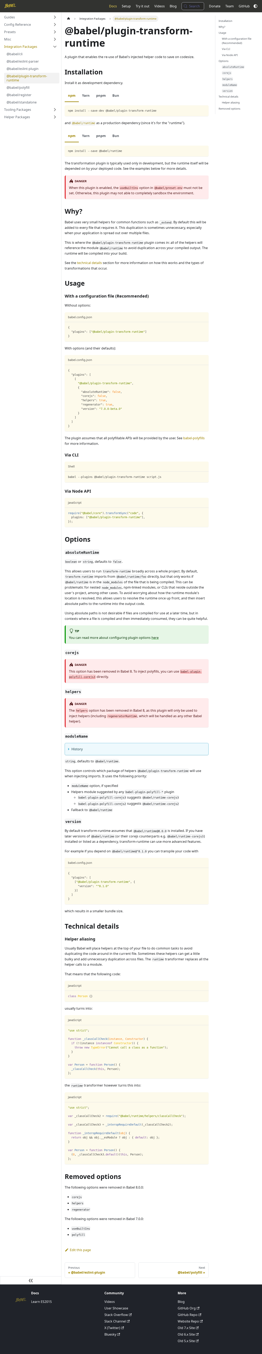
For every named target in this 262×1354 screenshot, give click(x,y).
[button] (30, 17)
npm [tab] (72, 95)
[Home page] (68, 19)
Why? (222, 27)
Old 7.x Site (186, 1328)
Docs (113, 6)
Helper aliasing (231, 102)
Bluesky (110, 1334)
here (155, 637)
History (77, 749)
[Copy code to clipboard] (203, 110)
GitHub (244, 6)
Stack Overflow (116, 1314)
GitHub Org (187, 1308)
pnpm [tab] (101, 95)
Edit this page (80, 1250)
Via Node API (230, 55)
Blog (173, 6)
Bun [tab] (115, 95)
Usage (222, 33)
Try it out (142, 6)
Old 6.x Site (186, 1334)
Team (229, 6)
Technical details (228, 96)
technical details (89, 263)
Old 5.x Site (186, 1341)
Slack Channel (115, 1321)
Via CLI (226, 49)
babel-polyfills (194, 438)
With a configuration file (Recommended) (236, 41)
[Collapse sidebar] (30, 1280)
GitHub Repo (188, 1314)
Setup (126, 6)
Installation (225, 21)
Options (223, 61)
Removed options (229, 108)
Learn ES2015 (41, 1301)
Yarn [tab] (86, 95)
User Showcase (116, 1308)
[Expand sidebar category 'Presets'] (54, 32)
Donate (214, 6)
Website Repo (188, 1321)
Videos (159, 6)
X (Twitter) (112, 1328)
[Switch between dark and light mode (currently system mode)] (255, 6)
